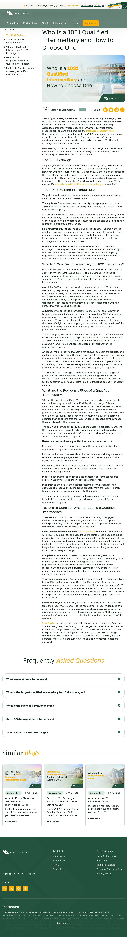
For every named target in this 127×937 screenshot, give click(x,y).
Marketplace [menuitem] (59, 856)
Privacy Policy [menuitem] (103, 873)
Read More (11, 821)
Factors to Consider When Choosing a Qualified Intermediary (20, 71)
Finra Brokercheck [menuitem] (106, 856)
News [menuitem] (56, 864)
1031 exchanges (86, 531)
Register (89, 23)
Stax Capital (48, 623)
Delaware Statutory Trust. (100, 130)
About (45, 23)
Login (75, 23)
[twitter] (116, 109)
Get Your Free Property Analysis (92, 6)
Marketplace (30, 23)
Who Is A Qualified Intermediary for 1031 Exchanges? (18, 50)
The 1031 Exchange (16, 35)
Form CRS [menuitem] (101, 860)
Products (11, 23)
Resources (59, 23)
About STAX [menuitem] (59, 860)
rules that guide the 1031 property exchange (79, 184)
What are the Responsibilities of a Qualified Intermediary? (18, 60)
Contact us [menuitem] (58, 869)
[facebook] (105, 109)
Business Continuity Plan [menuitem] (109, 869)
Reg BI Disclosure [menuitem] (105, 864)
